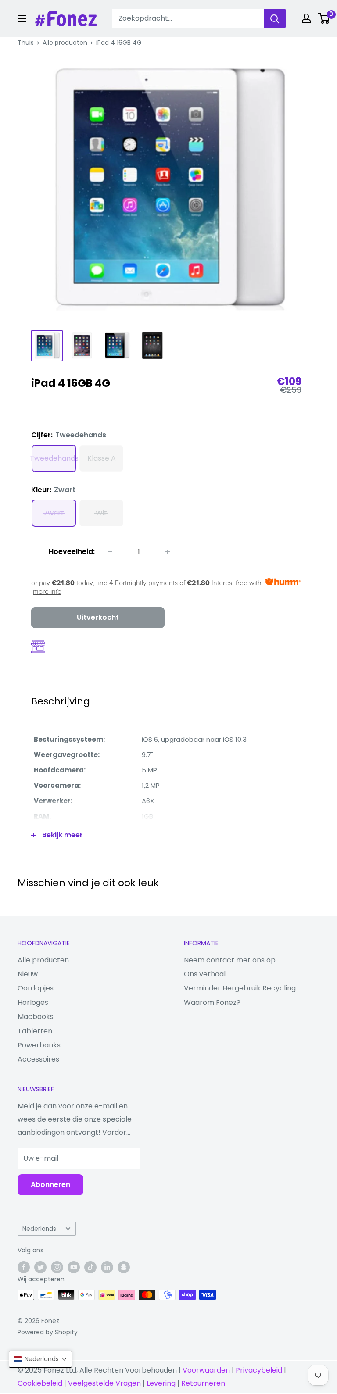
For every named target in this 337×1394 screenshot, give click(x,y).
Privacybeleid (259, 1370)
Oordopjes (36, 988)
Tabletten (35, 1031)
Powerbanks (39, 1045)
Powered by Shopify (48, 1332)
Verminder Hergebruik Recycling (240, 988)
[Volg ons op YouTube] (74, 1267)
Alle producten (65, 42)
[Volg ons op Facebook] (24, 1267)
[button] (40, 1359)
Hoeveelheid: (72, 552)
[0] (324, 18)
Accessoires (38, 1059)
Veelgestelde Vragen (104, 1383)
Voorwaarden (206, 1370)
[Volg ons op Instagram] (57, 1267)
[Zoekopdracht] (275, 18)
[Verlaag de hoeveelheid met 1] (109, 552)
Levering (161, 1383)
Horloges (33, 1002)
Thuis (26, 42)
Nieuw (28, 974)
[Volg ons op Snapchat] (124, 1267)
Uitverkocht (98, 617)
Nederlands (39, 1229)
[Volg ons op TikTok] (90, 1267)
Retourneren (203, 1383)
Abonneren (50, 1185)
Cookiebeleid (40, 1383)
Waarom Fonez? (212, 1002)
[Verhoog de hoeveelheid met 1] (167, 552)
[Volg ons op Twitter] (40, 1267)
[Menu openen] (22, 18)
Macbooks (36, 1017)
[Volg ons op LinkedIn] (107, 1267)
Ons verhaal (205, 974)
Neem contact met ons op (230, 960)
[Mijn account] (306, 18)
